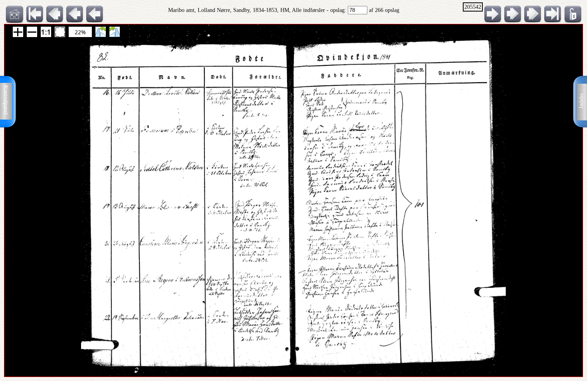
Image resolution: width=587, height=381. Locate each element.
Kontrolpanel (6, 100)
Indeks (581, 101)
